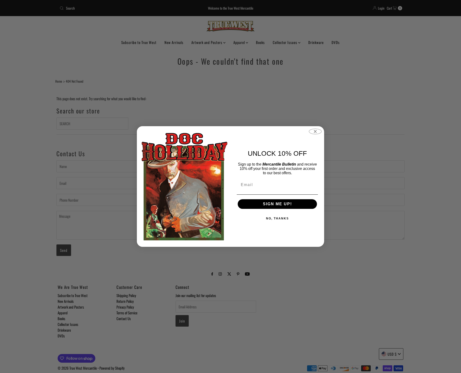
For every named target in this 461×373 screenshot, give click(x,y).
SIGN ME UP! (277, 204)
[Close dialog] (315, 131)
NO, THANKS (277, 218)
